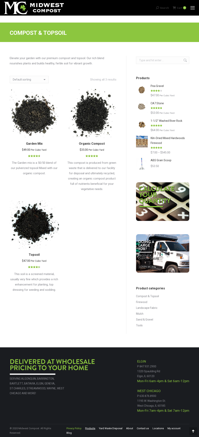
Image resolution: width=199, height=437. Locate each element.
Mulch (139, 313)
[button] (54, 133)
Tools (139, 325)
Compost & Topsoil (147, 296)
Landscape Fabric (146, 307)
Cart (181, 7)
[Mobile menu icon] (192, 7)
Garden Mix (34, 143)
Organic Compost (92, 143)
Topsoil (34, 255)
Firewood (141, 302)
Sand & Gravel (144, 319)
